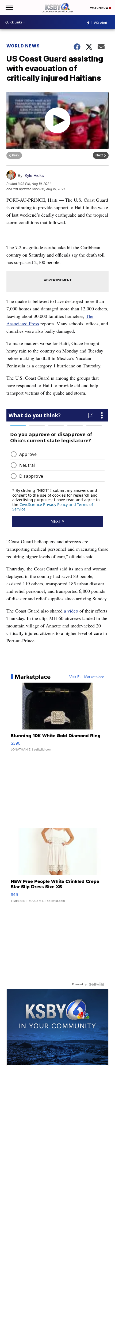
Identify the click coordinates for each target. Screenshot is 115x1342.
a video (71, 610)
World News (23, 45)
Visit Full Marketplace (86, 677)
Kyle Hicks (34, 175)
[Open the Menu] (9, 7)
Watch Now (99, 7)
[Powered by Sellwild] (96, 984)
